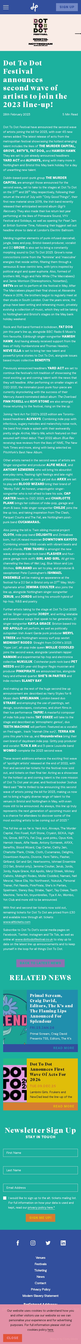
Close (12, 1338)
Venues (40, 1258)
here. (51, 1330)
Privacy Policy (40, 1289)
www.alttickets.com (16, 922)
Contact (40, 1283)
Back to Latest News (40, 963)
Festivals (41, 1264)
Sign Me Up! (40, 1218)
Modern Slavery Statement (40, 1296)
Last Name (13, 1170)
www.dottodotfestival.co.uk (34, 939)
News (41, 1277)
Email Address (16, 1188)
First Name (13, 1153)
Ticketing (40, 1270)
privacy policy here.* (41, 1207)
